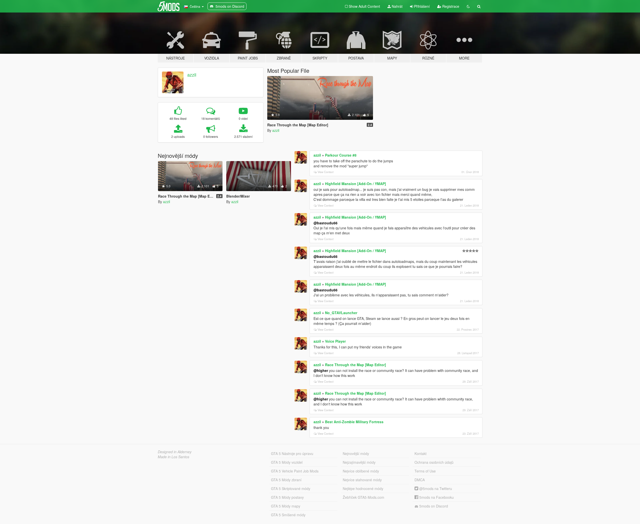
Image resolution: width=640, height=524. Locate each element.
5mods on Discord (433, 505)
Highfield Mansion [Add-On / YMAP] (355, 183)
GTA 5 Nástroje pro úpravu (292, 453)
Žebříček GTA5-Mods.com (363, 497)
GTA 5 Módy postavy (287, 497)
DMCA (419, 479)
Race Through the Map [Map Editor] (355, 364)
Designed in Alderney (175, 451)
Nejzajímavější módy (359, 462)
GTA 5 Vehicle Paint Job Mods (294, 470)
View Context (326, 172)
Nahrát (396, 6)
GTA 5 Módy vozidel (286, 462)
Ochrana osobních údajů (434, 462)
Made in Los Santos (173, 456)
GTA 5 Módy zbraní (286, 479)
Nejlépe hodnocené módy (363, 488)
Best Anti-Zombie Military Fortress (354, 421)
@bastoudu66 (326, 222)
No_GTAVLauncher (341, 312)
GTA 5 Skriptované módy (290, 488)
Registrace (450, 6)
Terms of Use (425, 470)
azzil (191, 74)
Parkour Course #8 (340, 155)
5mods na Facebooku (436, 497)
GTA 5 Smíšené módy (288, 514)
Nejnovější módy (356, 453)
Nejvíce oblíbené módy (361, 470)
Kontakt (420, 453)
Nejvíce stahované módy (362, 479)
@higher (321, 370)
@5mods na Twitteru (435, 488)
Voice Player (335, 341)
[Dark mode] (468, 6)
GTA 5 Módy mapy (285, 505)
